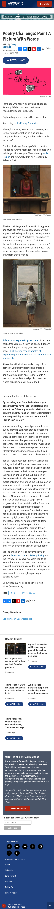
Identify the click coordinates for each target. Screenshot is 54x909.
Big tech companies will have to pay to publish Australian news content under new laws (37, 650)
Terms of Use (18, 555)
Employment (10, 876)
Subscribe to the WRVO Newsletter (21, 818)
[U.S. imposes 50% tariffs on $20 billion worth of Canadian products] (15, 648)
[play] (4, 905)
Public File (9, 887)
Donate (45, 4)
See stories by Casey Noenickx (17, 618)
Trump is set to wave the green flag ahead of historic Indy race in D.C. (15, 689)
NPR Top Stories (28, 593)
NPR (13, 593)
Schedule (9, 870)
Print (48, 48)
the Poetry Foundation (27, 123)
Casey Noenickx (9, 45)
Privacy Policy (37, 555)
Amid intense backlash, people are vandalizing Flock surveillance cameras (38, 689)
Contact (8, 882)
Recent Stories (13, 639)
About (7, 865)
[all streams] (50, 905)
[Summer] (27, 16)
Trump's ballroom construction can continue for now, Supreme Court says (14, 723)
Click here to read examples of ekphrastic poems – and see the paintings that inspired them (27, 354)
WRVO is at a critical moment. (22, 757)
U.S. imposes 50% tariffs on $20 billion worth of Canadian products (15, 663)
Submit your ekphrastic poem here (21, 340)
